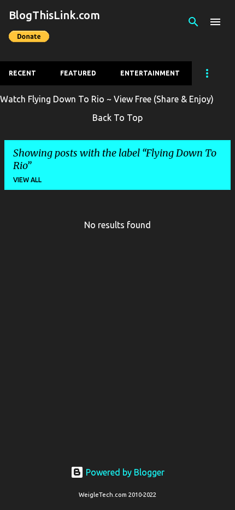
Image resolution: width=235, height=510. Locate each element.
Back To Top (117, 118)
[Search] (193, 22)
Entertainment (150, 73)
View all (27, 179)
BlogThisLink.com (54, 15)
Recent (22, 73)
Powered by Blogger (124, 472)
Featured (78, 73)
